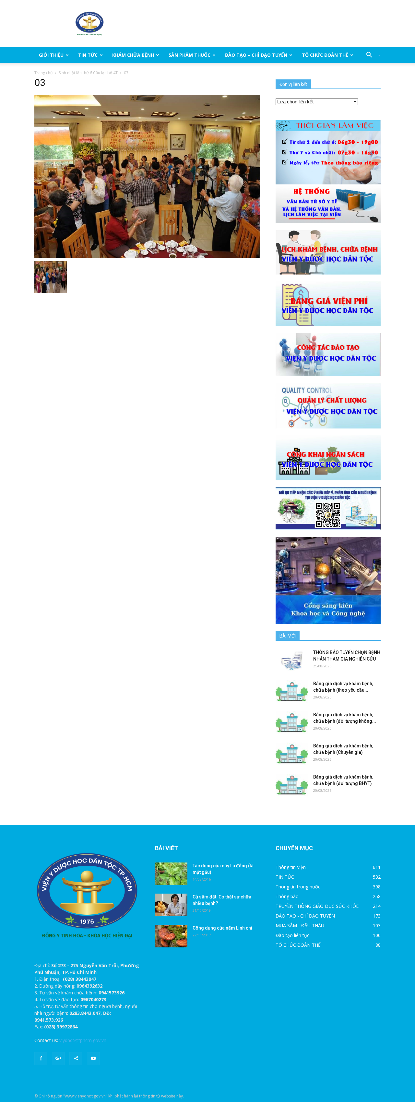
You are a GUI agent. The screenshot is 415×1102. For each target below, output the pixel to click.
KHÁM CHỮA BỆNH (133, 55)
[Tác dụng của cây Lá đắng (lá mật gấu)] (171, 873)
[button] (371, 55)
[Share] (75, 1058)
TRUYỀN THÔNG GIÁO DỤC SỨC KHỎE (317, 906)
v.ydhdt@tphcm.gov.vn (82, 1040)
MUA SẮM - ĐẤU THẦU (300, 925)
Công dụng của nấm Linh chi (222, 928)
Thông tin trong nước (298, 887)
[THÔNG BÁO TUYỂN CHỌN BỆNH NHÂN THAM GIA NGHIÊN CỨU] (292, 660)
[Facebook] (40, 1058)
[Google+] (58, 1058)
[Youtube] (93, 1058)
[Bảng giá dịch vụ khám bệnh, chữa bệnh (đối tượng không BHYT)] (292, 722)
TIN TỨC (88, 55)
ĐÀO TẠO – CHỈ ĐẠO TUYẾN (256, 55)
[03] (147, 176)
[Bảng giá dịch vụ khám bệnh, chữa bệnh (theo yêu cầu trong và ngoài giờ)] (292, 691)
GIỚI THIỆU (51, 55)
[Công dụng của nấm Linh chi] (171, 936)
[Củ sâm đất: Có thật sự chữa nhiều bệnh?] (171, 905)
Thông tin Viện (291, 867)
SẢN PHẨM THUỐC (189, 55)
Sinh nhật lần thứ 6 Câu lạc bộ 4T (88, 73)
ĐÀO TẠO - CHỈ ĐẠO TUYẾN (305, 916)
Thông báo (287, 896)
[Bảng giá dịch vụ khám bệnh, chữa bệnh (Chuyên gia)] (292, 754)
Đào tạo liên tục (292, 935)
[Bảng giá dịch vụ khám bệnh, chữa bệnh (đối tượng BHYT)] (292, 785)
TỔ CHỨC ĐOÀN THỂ (325, 55)
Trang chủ (43, 73)
